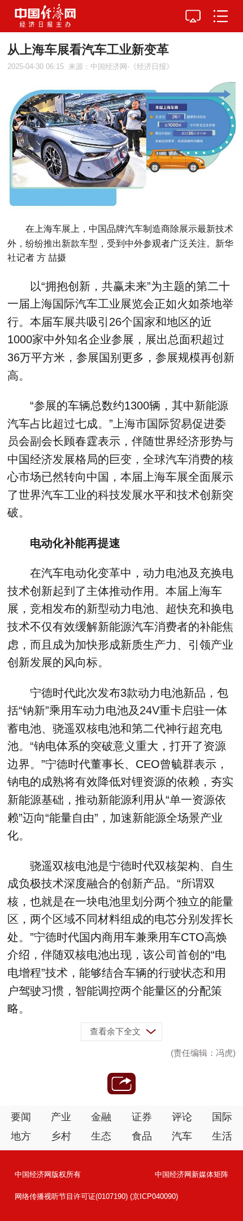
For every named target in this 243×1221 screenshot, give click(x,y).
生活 (222, 1136)
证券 (142, 1117)
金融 (101, 1117)
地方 (21, 1136)
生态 (101, 1136)
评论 (182, 1117)
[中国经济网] (45, 16)
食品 (142, 1136)
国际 (222, 1117)
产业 (61, 1117)
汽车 (182, 1136)
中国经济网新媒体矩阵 (191, 1174)
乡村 (61, 1136)
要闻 (21, 1117)
